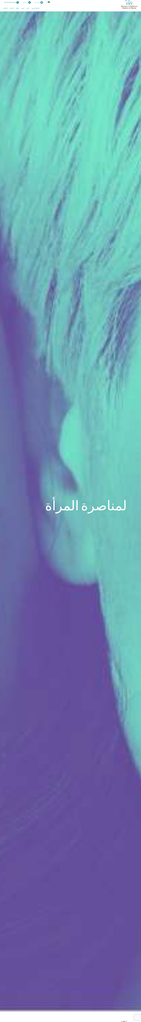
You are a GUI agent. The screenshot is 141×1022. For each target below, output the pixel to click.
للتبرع (23, 8)
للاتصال (12, 8)
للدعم (28, 8)
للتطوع (17, 8)
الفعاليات (5, 8)
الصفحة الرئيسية (35, 8)
